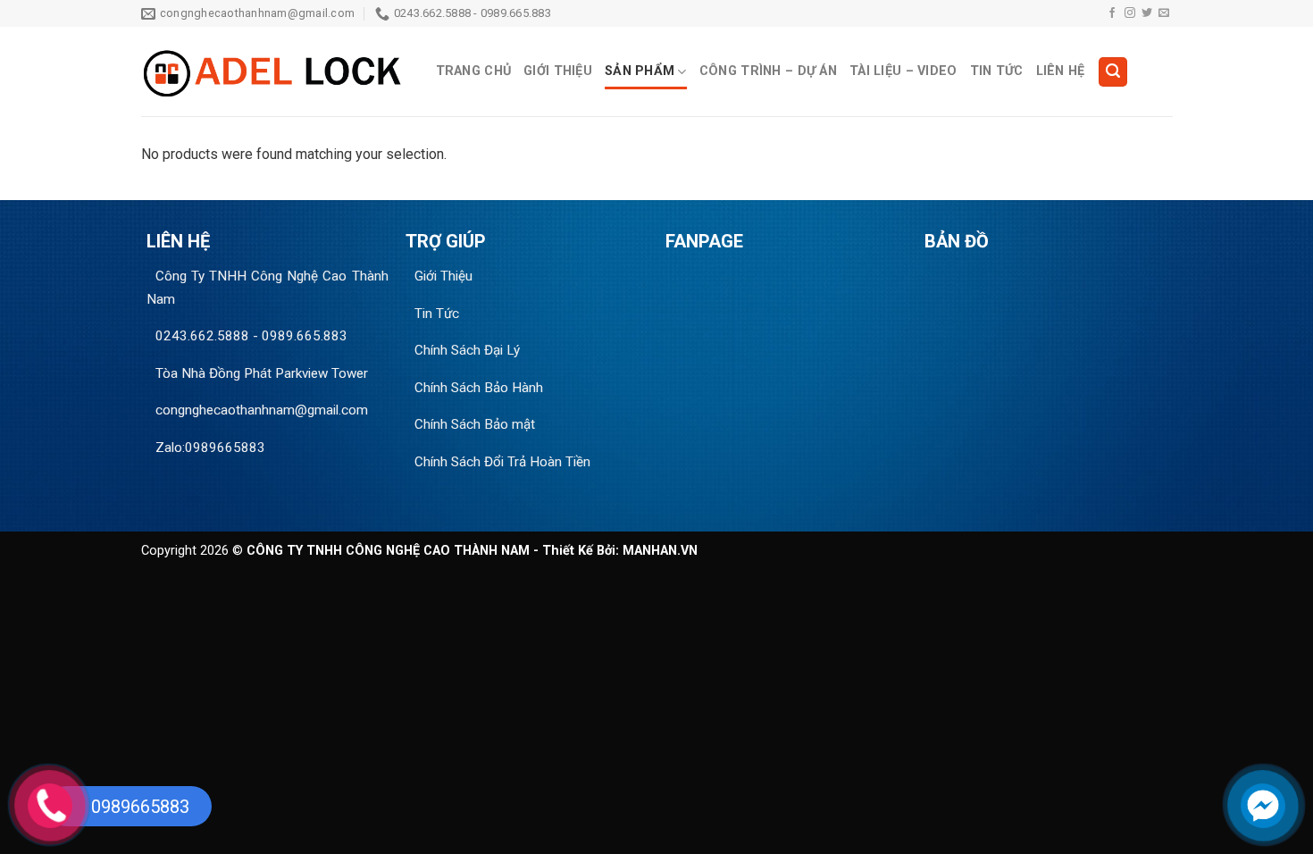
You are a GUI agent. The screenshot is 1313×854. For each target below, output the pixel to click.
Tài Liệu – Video (903, 71)
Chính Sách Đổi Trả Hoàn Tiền (502, 462)
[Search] (1113, 72)
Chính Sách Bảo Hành (478, 388)
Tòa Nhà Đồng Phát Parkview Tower (261, 373)
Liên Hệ (1060, 71)
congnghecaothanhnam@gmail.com (261, 410)
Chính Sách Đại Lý (467, 350)
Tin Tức (997, 71)
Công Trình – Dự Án (768, 71)
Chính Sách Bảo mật (474, 424)
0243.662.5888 (202, 336)
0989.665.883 (304, 336)
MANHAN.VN (660, 550)
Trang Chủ (474, 71)
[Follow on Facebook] (1112, 13)
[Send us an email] (1163, 13)
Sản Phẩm (639, 71)
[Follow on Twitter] (1147, 13)
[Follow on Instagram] (1130, 13)
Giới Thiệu (557, 71)
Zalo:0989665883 (210, 448)
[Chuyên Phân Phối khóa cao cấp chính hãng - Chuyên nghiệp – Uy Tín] (275, 72)
